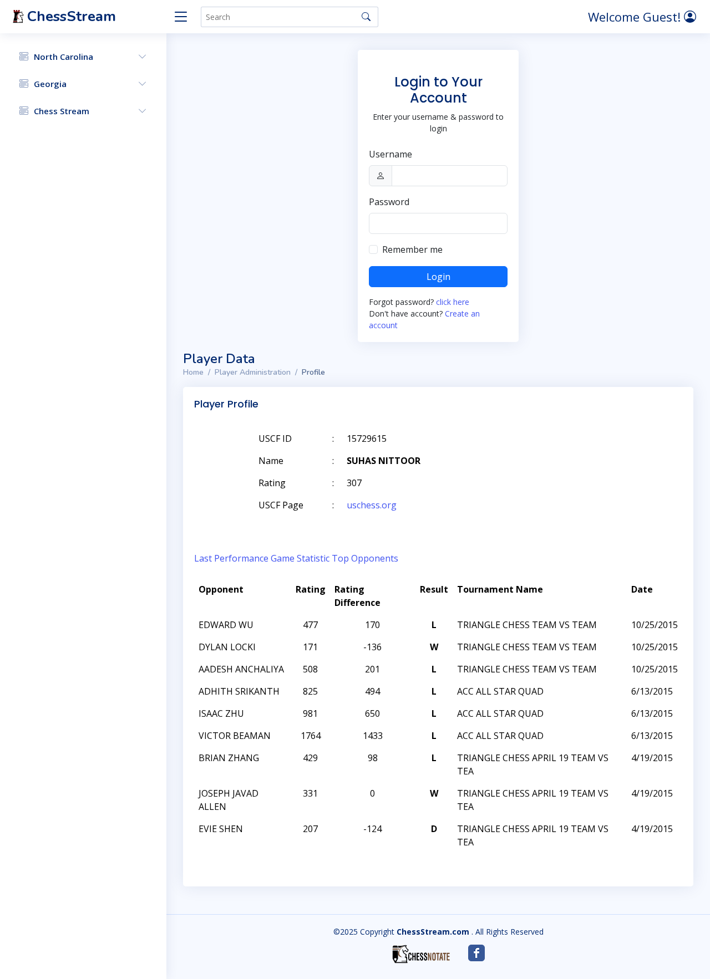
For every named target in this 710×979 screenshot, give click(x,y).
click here (452, 302)
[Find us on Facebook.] (476, 953)
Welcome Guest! (636, 16)
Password (389, 202)
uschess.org (372, 505)
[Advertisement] (553, 455)
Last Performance (231, 558)
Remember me (412, 249)
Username (390, 154)
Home (193, 372)
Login (438, 277)
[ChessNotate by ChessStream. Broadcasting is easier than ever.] (421, 954)
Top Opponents (365, 558)
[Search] (366, 16)
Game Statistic (300, 558)
